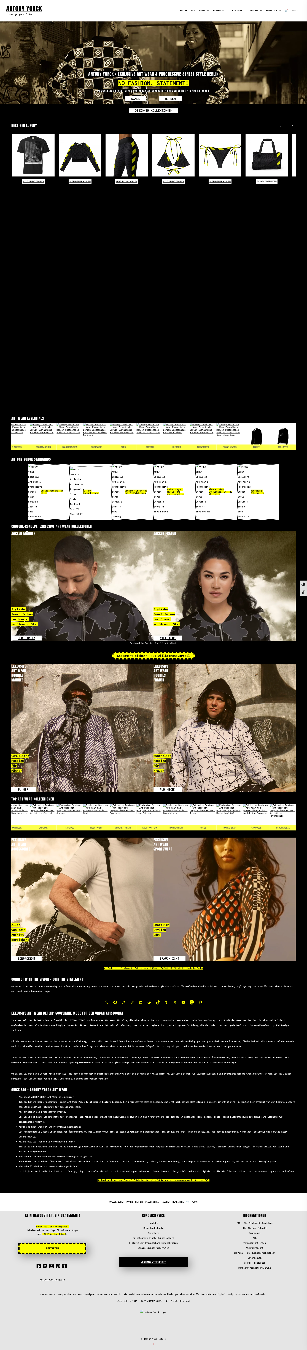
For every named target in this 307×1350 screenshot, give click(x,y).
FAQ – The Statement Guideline (255, 1223)
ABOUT (295, 10)
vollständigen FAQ (197, 1180)
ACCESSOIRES (235, 10)
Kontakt (153, 1223)
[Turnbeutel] (150, 436)
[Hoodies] (256, 436)
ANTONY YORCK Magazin (52, 1279)
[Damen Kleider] (123, 436)
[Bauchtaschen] (17, 436)
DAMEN (202, 10)
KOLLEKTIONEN (187, 10)
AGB (255, 1238)
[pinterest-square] (59, 1266)
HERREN (217, 10)
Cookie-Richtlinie (254, 1262)
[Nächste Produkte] (292, 125)
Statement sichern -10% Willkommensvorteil (153, 656)
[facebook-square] (39, 1266)
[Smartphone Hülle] (176, 436)
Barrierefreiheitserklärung (254, 1267)
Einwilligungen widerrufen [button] (153, 1248)
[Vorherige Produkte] (280, 125)
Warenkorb (153, 1233)
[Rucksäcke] (43, 436)
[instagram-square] (52, 1266)
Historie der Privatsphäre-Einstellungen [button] (153, 1243)
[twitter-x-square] (46, 1266)
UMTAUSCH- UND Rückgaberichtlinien (254, 1253)
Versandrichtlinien (254, 1243)
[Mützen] (97, 436)
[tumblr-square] (65, 1266)
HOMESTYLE (271, 10)
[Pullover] (230, 436)
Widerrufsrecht (254, 1248)
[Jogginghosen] (283, 436)
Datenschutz (255, 1258)
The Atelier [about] (254, 1228)
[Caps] (70, 436)
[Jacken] (203, 436)
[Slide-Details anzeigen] (17, 817)
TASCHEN (254, 10)
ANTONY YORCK (24, 8)
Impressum (254, 1233)
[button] (135, 98)
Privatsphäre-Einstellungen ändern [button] (153, 1238)
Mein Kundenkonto (153, 1228)
